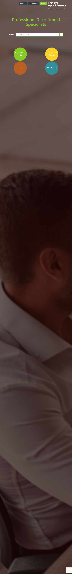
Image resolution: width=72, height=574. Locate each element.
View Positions (33, 3)
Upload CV (23, 3)
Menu (43, 3)
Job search (12, 34)
